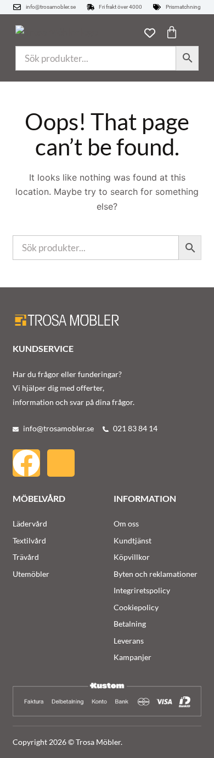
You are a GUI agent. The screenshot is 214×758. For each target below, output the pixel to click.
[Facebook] (26, 463)
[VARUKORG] (171, 32)
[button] (192, 33)
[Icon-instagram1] (61, 463)
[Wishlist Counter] (149, 32)
